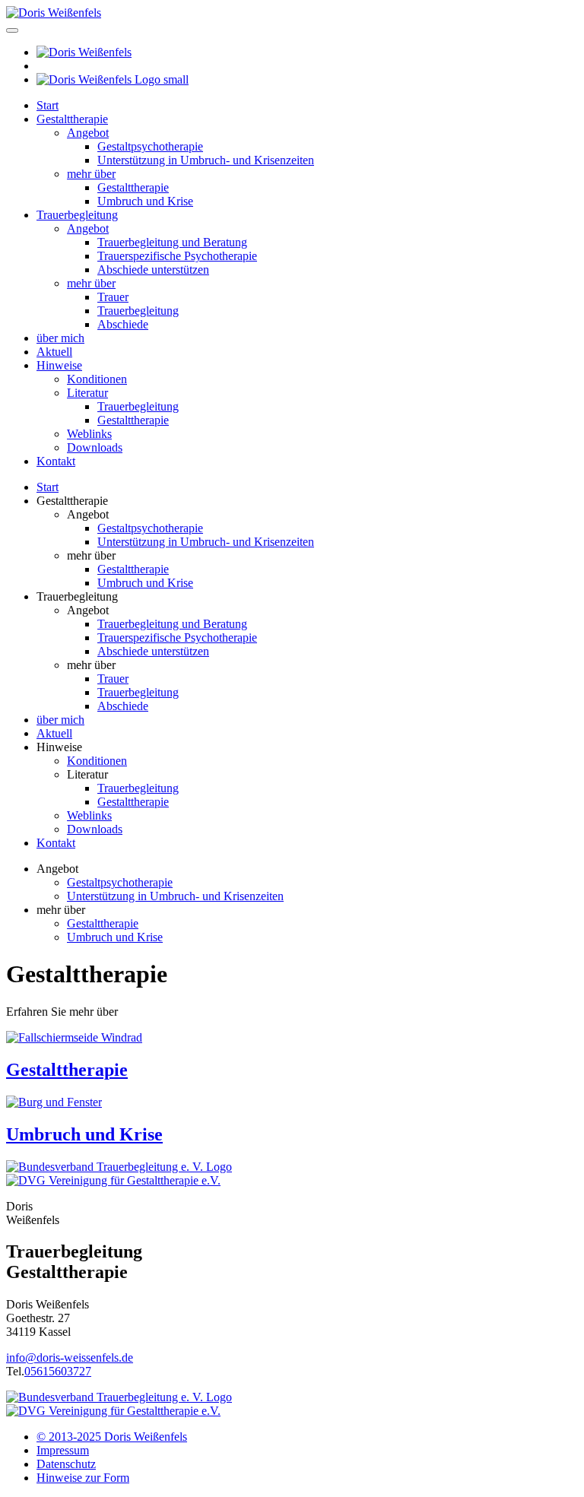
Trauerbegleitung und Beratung (172, 242)
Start (47, 105)
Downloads (94, 447)
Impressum (62, 1450)
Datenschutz (66, 1463)
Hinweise (59, 365)
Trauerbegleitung (77, 214)
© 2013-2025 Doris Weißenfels (111, 1436)
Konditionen (97, 379)
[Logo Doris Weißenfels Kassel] (53, 12)
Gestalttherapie (72, 119)
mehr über (91, 173)
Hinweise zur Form (82, 1477)
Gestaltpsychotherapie (150, 146)
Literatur (87, 392)
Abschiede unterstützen (153, 269)
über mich (60, 337)
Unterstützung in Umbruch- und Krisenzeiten (205, 160)
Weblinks (89, 433)
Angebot (88, 132)
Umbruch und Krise (145, 201)
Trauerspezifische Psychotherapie (177, 255)
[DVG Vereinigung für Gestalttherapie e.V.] (113, 1180)
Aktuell (54, 351)
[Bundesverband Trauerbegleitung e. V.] (119, 1166)
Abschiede (122, 324)
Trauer (113, 296)
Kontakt (55, 461)
